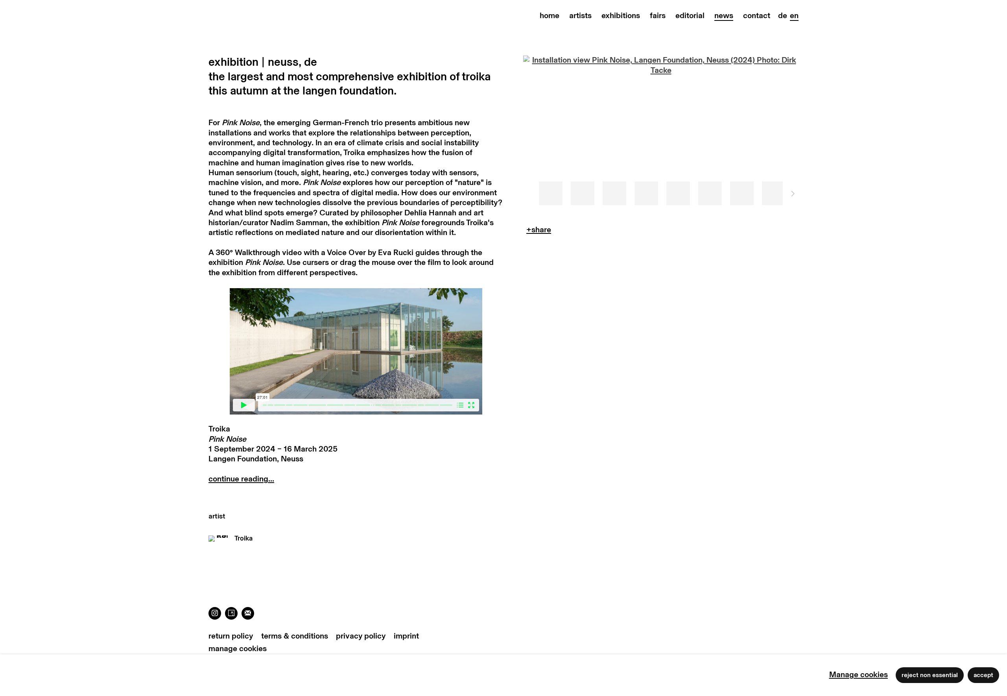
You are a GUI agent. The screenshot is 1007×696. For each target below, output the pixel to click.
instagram (214, 613)
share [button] (538, 231)
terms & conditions (294, 636)
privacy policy (361, 636)
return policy (230, 636)
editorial (690, 16)
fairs (658, 16)
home (549, 16)
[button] (551, 193)
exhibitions (620, 16)
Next (793, 194)
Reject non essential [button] (930, 675)
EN (794, 16)
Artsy (231, 613)
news (723, 16)
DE (782, 16)
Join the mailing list (248, 613)
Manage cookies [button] (237, 649)
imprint (406, 636)
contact (756, 16)
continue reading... (241, 479)
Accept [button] (983, 675)
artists (580, 16)
